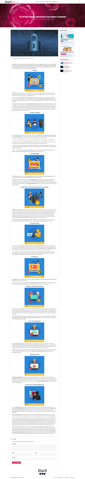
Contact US (54, 1)
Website (13, 457)
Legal (50, 1)
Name (13, 452)
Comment (14, 443)
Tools (47, 1)
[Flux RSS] (44, 474)
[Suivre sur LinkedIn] (42, 474)
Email (36, 452)
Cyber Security (42, 1)
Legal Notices (60, 477)
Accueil (32, 19)
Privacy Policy (66, 477)
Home (37, 1)
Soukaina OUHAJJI (16, 58)
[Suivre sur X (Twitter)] (40, 474)
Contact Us (72, 477)
